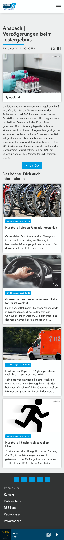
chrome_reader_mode (58, 48)
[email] (47, 479)
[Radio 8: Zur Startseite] (28, 6)
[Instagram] (24, 479)
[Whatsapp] (32, 479)
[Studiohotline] (40, 479)
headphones (53, 48)
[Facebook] (16, 479)
